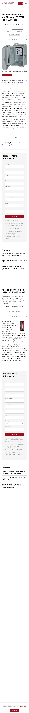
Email (7, 175)
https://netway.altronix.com (9, 145)
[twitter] (14, 39)
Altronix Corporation (17, 29)
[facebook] (9, 39)
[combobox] (14, 205)
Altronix (24, 80)
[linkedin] (12, 39)
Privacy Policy (23, 706)
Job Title (7, 191)
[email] (19, 39)
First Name (8, 164)
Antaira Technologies (17, 306)
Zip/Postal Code (9, 197)
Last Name (8, 169)
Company (7, 186)
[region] (14, 708)
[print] (26, 39)
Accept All (14, 710)
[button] (3, 3)
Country (7, 203)
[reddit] (17, 39)
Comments (7, 209)
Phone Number (9, 180)
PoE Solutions (5, 10)
